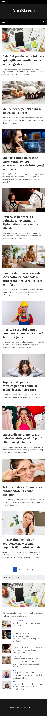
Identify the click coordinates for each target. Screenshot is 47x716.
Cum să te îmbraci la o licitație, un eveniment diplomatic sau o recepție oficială (20, 222)
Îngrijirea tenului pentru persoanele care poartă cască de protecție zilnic (22, 333)
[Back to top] (40, 709)
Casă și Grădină (18, 621)
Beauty (15, 670)
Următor (32, 570)
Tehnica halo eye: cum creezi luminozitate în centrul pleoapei (22, 491)
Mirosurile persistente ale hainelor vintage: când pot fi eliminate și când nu (22, 438)
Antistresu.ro (31, 707)
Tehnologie (6, 610)
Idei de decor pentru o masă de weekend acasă (22, 111)
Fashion (15, 645)
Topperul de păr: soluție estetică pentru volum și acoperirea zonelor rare (19, 386)
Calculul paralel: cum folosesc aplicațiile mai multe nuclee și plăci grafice (23, 60)
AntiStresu (23, 10)
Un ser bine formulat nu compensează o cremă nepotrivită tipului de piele (21, 543)
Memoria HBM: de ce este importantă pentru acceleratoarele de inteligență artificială (23, 163)
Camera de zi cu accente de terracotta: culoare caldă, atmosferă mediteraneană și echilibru (22, 278)
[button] (3, 2)
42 (28, 569)
